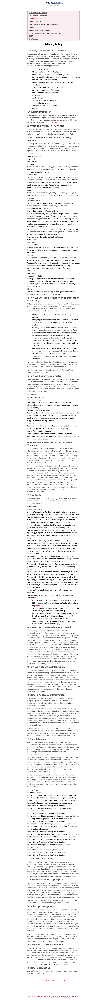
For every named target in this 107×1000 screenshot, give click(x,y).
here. (52, 974)
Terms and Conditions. (42, 645)
